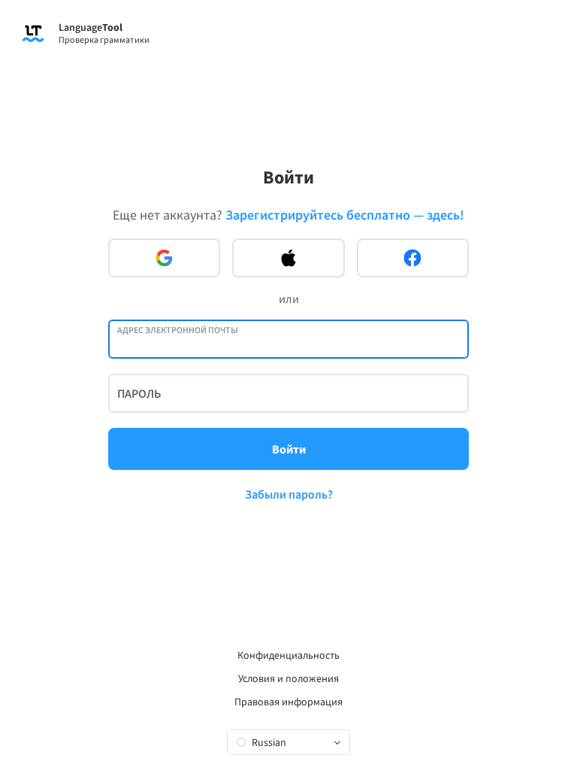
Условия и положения (288, 678)
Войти (289, 448)
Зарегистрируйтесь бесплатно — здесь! (344, 214)
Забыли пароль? (289, 494)
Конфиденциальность (288, 655)
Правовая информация (288, 701)
